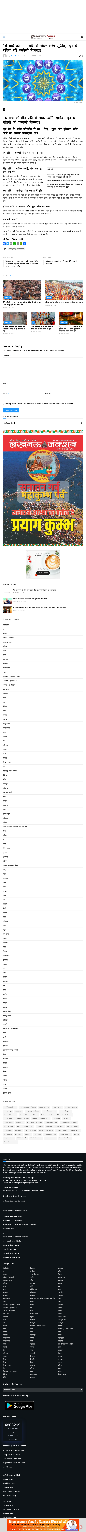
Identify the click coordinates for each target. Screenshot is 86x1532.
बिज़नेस (5, 908)
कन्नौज (5, 715)
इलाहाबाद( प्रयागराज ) (10, 680)
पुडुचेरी (4, 852)
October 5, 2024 (19, 592)
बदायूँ (4, 869)
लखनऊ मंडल (7, 1011)
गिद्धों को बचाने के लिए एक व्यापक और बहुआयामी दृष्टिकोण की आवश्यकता (34, 590)
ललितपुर (5, 1020)
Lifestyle (8, 1130)
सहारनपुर (5, 1058)
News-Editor (16, 56)
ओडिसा (5, 706)
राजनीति (5, 977)
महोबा (4, 947)
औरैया (4, 711)
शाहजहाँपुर (6, 1041)
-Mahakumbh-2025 (49, 1111)
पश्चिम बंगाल (6, 848)
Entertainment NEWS (69, 1122)
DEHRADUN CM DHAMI (34, 1122)
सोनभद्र (5, 1071)
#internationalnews (28, 1107)
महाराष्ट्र (5, 943)
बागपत (4, 895)
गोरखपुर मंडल (7, 762)
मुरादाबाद (5, 960)
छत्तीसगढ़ (5, 788)
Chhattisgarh (65, 1111)
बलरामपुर (5, 878)
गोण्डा (4, 754)
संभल (4, 1054)
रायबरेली (5, 994)
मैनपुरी (4, 973)
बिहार (4, 917)
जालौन (4, 796)
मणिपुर (4, 925)
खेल (4, 741)
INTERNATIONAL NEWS (25, 1126)
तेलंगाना (5, 822)
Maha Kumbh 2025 (46, 1130)
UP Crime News (36, 1138)
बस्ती (4, 887)
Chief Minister (10, 1115)
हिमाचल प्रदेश (7, 1093)
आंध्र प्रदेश (6, 668)
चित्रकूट (5, 784)
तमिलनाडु (5, 818)
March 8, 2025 (30, 56)
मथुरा (4, 930)
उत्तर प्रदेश (6, 689)
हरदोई (4, 1084)
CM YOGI (66, 1118)
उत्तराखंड (49, 297)
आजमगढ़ (5, 659)
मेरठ (4, 968)
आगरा (4, 655)
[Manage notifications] (81, 1527)
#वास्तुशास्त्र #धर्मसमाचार (16, 249)
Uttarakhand (50, 1138)
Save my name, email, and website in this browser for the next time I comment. (39, 404)
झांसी (4, 809)
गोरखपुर (5, 758)
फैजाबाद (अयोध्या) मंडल (10, 865)
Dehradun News (51, 1122)
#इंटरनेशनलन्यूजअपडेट (71, 1107)
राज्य (4, 985)
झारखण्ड (5, 805)
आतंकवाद (5, 663)
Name (5, 383)
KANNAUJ (40, 1126)
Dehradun (19, 1122)
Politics (37, 1134)
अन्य (4, 629)
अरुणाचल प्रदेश (7, 642)
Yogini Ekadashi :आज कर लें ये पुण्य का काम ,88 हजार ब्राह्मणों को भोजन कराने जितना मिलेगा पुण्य (70, 329)
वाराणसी (5, 1024)
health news (9, 1126)
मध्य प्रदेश (6, 934)
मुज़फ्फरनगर (6, 955)
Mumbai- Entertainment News (68, 1130)
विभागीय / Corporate (10, 1028)
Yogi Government (10, 1142)
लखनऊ (5, 1007)
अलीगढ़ (5, 646)
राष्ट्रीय (5, 998)
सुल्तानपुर (5, 1067)
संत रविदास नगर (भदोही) (10, 1050)
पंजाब (4, 844)
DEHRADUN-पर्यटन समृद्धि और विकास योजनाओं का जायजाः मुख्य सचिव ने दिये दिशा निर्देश (39, 607)
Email (6, 393)
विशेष (4, 1033)
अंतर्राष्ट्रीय (6, 625)
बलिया (4, 882)
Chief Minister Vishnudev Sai (16, 1118)
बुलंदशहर (5, 921)
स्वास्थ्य (5, 1076)
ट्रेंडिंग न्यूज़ (8, 297)
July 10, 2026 (64, 333)
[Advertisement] (43, 17)
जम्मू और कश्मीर (7, 792)
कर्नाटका (5, 719)
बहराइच (5, 891)
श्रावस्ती (5, 1046)
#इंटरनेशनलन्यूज (57, 1107)
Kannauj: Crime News (54, 1126)
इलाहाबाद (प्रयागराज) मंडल (11, 676)
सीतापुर (5, 1063)
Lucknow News (30, 1130)
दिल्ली (4, 831)
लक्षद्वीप (5, 1003)
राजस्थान (5, 981)
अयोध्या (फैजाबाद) (8, 638)
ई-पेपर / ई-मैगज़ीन (9, 685)
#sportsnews (44, 1107)
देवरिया (4, 835)
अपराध (4, 633)
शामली (4, 1037)
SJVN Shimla (22, 1138)
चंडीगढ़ (5, 775)
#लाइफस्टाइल (18, 1111)
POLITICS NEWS (50, 1134)
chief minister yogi (40, 1118)
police (27, 1134)
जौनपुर (4, 801)
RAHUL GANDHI (65, 1134)
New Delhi (8, 1134)
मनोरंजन (5, 938)
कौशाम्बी (5, 736)
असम (4, 650)
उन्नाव (4, 698)
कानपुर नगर (6, 724)
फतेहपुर (5, 861)
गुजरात (4, 749)
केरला (4, 732)
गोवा (4, 766)
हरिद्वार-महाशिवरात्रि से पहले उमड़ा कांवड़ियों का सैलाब (65, 181)
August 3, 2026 (9, 333)
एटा (4, 702)
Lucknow (18, 1130)
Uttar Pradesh (65, 1138)
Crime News (8, 1122)
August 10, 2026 (51, 305)
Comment (7, 355)
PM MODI (18, 1134)
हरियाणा (5, 1089)
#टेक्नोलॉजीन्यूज (8, 1111)
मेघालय (5, 964)
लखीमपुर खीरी (7, 1015)
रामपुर (4, 990)
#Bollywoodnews (10, 1107)
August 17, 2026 (9, 307)
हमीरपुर (5, 1080)
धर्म (40, 56)
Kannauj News (72, 1126)
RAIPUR (76, 1134)
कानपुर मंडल (6, 728)
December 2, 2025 (19, 610)
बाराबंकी (5, 904)
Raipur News (9, 1138)
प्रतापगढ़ (5, 857)
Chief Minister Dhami (29, 1115)
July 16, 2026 (36, 331)
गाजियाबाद (5, 745)
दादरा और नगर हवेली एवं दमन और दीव (15, 826)
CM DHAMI (56, 1118)
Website (48, 393)
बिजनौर (5, 912)
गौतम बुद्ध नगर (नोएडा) (10, 771)
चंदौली (4, 779)
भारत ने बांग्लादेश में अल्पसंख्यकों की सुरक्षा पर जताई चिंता (30, 599)
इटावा (4, 672)
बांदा (4, 900)
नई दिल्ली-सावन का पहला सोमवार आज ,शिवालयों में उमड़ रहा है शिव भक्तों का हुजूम (14, 329)
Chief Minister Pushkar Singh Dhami (56, 1115)
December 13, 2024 (20, 601)
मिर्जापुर (5, 951)
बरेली (4, 874)
